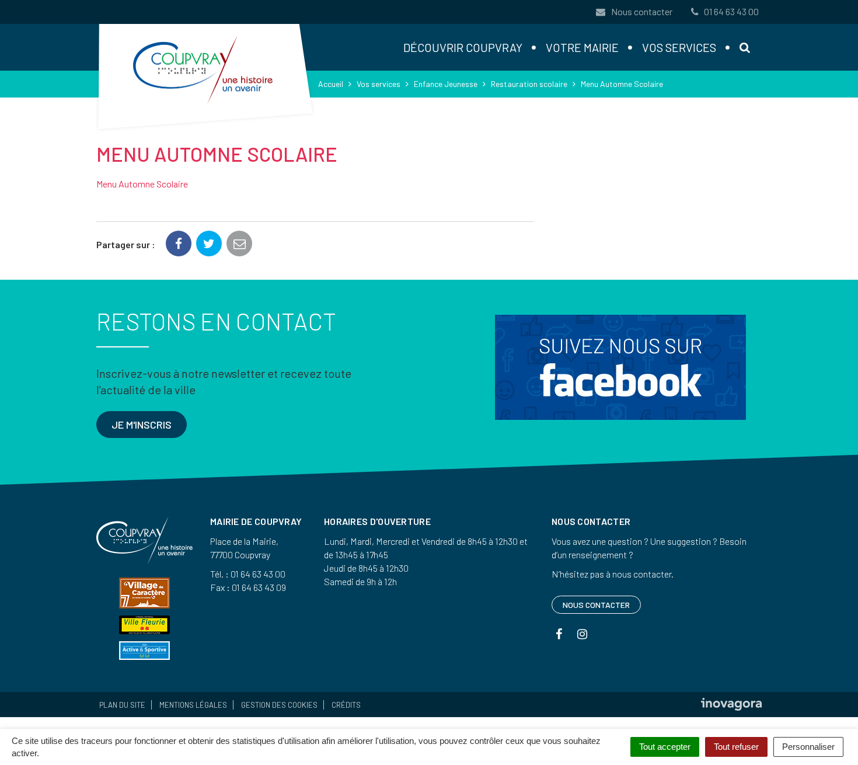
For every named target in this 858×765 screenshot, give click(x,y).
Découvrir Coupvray (462, 47)
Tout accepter (664, 747)
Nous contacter (640, 11)
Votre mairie (582, 47)
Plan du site (122, 705)
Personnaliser (808, 747)
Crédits (346, 705)
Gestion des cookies (279, 705)
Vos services (679, 47)
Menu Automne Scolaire (142, 183)
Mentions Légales (193, 705)
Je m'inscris (141, 424)
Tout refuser (736, 747)
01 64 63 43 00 (731, 11)
